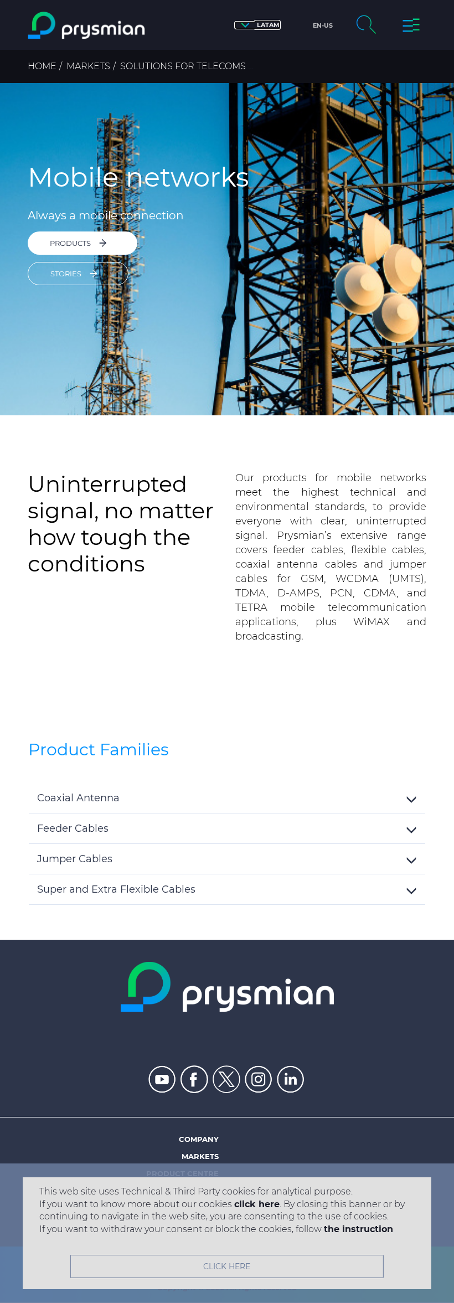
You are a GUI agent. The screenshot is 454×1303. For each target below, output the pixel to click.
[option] (227, 249)
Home (42, 66)
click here (257, 1204)
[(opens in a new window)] (162, 1079)
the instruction (358, 1229)
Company (199, 1139)
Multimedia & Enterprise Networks (347, 66)
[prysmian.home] (86, 25)
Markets (88, 66)
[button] (257, 25)
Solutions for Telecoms (183, 66)
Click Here (226, 1266)
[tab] (227, 798)
